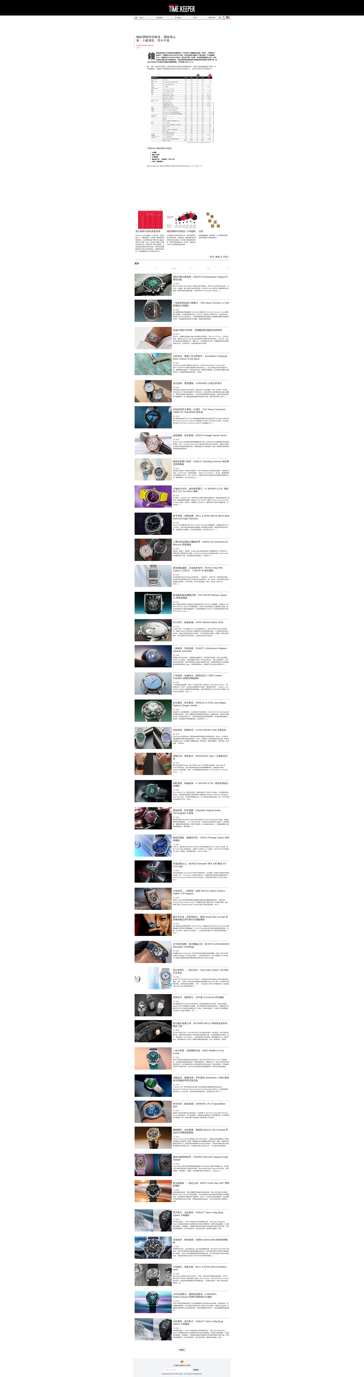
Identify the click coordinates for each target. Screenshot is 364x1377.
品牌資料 (160, 17)
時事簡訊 (196, 1370)
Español (145, 45)
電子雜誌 (178, 17)
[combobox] (146, 268)
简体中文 (151, 45)
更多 (137, 263)
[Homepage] (136, 17)
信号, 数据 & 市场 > (219, 256)
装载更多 (182, 1350)
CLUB (223, 18)
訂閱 (194, 17)
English (139, 45)
